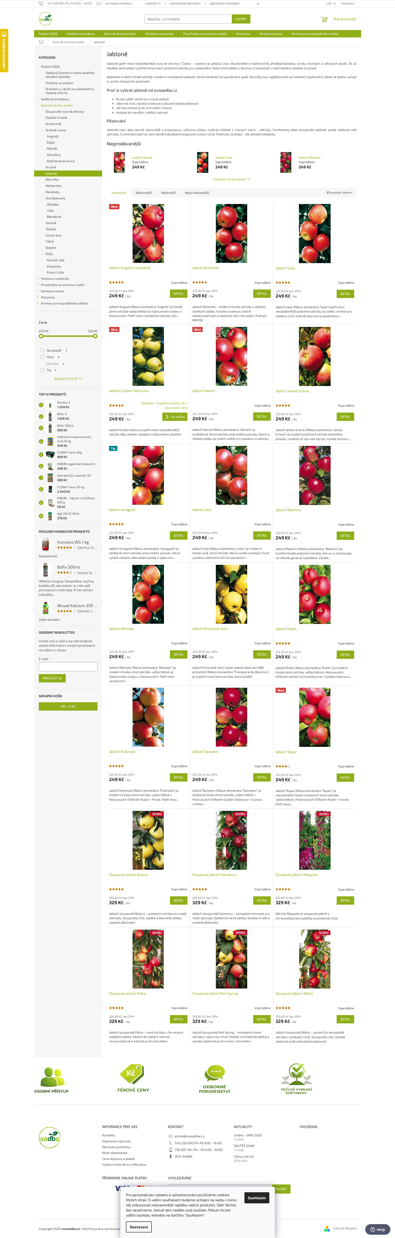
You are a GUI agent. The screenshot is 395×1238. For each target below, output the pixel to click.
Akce (53, 357)
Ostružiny (54, 155)
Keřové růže (56, 260)
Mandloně (54, 217)
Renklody (52, 192)
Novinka (55, 363)
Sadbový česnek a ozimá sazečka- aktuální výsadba (70, 75)
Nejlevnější (144, 193)
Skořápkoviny (55, 198)
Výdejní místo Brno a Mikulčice (124, 1164)
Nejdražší (168, 193)
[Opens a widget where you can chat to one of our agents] (377, 1230)
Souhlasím (257, 1197)
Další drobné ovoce (61, 161)
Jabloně (51, 173)
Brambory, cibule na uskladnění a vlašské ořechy (70, 91)
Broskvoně (53, 124)
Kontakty (153, 3)
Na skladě (57, 350)
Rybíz (51, 142)
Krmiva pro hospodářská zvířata (64, 303)
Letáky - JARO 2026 (248, 1135)
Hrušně (51, 167)
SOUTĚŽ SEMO (244, 1146)
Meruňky (52, 179)
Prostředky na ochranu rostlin (63, 285)
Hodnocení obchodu (185, 3)
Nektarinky (54, 186)
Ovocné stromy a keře (57, 105)
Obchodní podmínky (225, 3)
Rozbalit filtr (65, 379)
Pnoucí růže (55, 272)
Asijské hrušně (56, 117)
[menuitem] (48, 33)
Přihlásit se (52, 678)
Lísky (50, 210)
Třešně (51, 229)
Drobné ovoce (56, 130)
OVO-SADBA (184, 1156)
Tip (51, 370)
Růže (49, 254)
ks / (68, 706)
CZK (329, 3)
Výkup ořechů (244, 1156)
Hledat (241, 19)
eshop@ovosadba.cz (189, 1136)
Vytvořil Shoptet (344, 1228)
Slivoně (51, 223)
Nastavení (139, 1227)
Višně (50, 241)
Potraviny (48, 297)
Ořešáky (53, 204)
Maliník (52, 148)
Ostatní (51, 247)
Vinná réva (53, 235)
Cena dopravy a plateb (118, 1159)
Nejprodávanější (197, 193)
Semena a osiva (52, 291)
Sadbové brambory (55, 99)
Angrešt (53, 136)
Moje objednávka (114, 1153)
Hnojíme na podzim (59, 83)
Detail (179, 293)
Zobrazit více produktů (229, 179)
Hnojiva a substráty (55, 278)
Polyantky (54, 266)
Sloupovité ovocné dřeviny (65, 111)
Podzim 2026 (50, 66)
